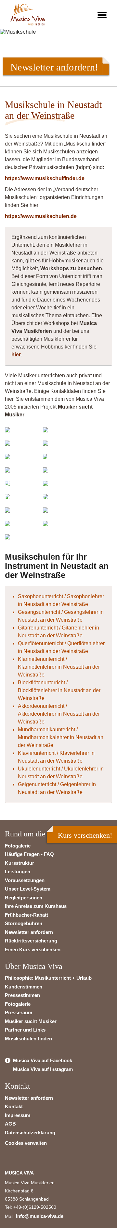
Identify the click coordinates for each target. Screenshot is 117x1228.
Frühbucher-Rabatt (26, 915)
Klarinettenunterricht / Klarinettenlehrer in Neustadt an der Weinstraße (59, 666)
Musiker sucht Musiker (31, 1021)
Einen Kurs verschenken (32, 949)
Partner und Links (25, 1030)
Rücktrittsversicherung (31, 940)
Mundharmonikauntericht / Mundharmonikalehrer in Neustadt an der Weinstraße (60, 737)
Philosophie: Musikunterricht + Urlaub (48, 978)
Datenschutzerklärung (30, 1132)
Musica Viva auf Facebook (42, 1060)
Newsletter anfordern (29, 932)
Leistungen (17, 871)
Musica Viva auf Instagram (43, 1069)
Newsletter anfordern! (54, 66)
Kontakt (14, 1106)
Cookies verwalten (26, 1143)
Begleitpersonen (23, 897)
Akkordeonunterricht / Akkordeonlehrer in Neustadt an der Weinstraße (59, 713)
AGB (10, 1124)
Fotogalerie (18, 845)
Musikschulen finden (28, 1038)
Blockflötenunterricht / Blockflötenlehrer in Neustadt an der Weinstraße (59, 690)
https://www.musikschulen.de (41, 216)
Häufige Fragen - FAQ (29, 854)
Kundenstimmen (23, 986)
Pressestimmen (22, 995)
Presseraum (18, 1012)
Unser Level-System (27, 889)
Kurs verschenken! (85, 835)
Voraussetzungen (25, 880)
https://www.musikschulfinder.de (44, 178)
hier (16, 354)
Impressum (17, 1115)
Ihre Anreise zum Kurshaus (36, 906)
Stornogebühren (23, 923)
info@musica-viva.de (39, 1216)
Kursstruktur (19, 863)
